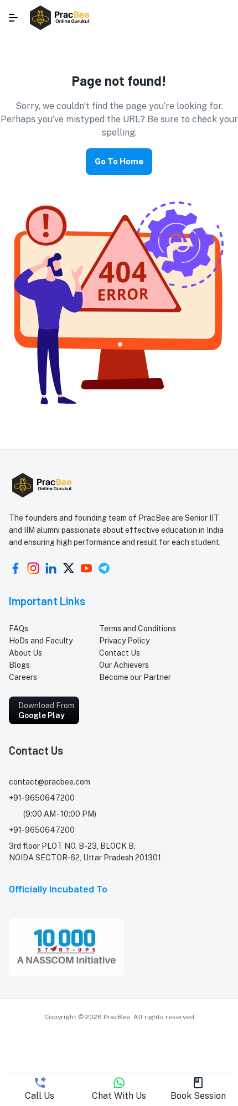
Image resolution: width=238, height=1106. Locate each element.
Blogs (19, 665)
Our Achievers (124, 665)
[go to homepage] (60, 17)
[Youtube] (86, 568)
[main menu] (13, 17)
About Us (25, 652)
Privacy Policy (124, 640)
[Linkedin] (51, 568)
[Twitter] (68, 568)
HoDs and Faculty (41, 640)
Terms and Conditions (137, 628)
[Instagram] (33, 568)
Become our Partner (135, 677)
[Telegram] (104, 568)
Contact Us (119, 652)
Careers (23, 677)
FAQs (18, 628)
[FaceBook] (15, 568)
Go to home (119, 161)
